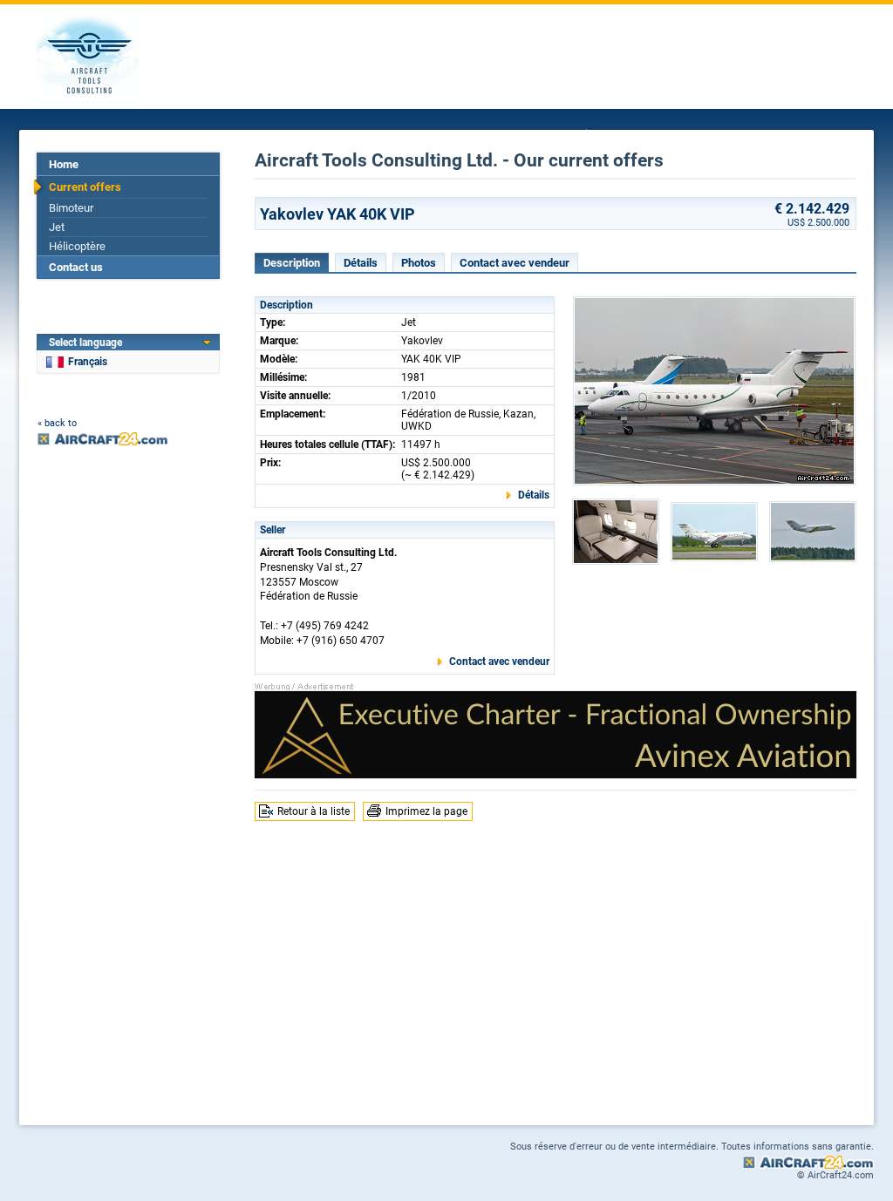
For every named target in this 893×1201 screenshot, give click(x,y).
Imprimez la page (426, 811)
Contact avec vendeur (514, 262)
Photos (418, 262)
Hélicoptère (77, 246)
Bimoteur (71, 207)
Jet (57, 227)
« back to (57, 423)
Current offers (85, 186)
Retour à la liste (313, 811)
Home (63, 164)
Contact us (76, 267)
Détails (361, 262)
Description (291, 262)
